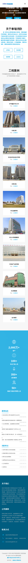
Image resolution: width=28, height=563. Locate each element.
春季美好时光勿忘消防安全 (9, 460)
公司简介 (8, 50)
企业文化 (18, 56)
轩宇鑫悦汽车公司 (14, 103)
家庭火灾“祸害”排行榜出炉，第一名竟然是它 (12, 434)
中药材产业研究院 (14, 264)
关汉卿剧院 (14, 290)
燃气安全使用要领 (7, 456)
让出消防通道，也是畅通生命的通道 (11, 423)
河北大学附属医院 (14, 237)
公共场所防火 (6, 463)
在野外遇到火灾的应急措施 (9, 449)
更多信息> (17, 18)
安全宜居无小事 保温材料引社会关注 (11, 415)
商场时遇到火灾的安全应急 (9, 453)
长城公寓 (14, 130)
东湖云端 (14, 184)
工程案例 (15, 106)
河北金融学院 (14, 210)
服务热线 (9, 18)
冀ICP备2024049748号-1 (14, 557)
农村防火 (5, 467)
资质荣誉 (8, 56)
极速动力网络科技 (17, 560)
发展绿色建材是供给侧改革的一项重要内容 (12, 420)
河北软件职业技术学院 (14, 157)
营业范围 (18, 50)
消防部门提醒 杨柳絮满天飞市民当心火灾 (11, 429)
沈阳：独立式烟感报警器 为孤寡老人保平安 (12, 439)
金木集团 (14, 317)
